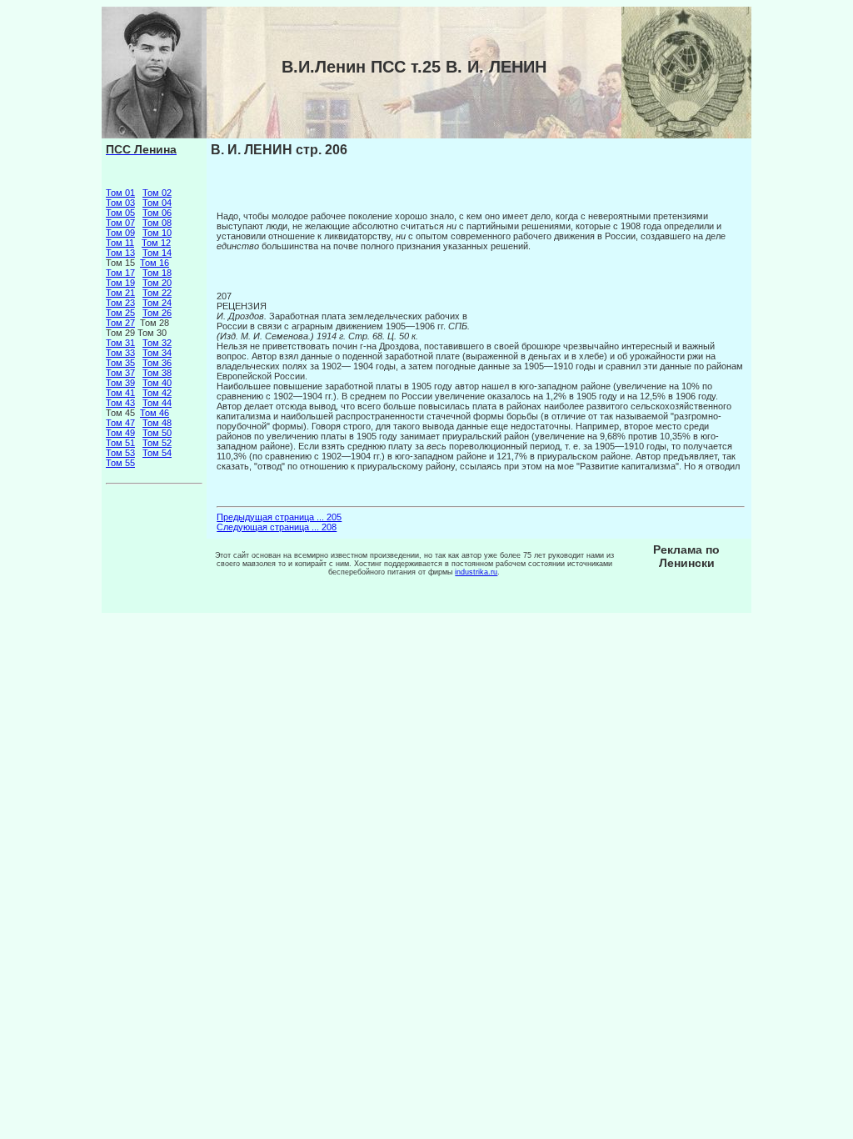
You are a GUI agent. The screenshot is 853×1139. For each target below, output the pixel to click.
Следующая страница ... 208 (277, 527)
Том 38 (157, 373)
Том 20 (157, 283)
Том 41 (120, 393)
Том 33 (120, 353)
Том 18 (157, 273)
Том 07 (120, 223)
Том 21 (120, 293)
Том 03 (120, 203)
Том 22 (157, 293)
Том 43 (120, 403)
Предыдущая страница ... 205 (279, 517)
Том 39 (120, 383)
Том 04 (157, 203)
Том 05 (120, 213)
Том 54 (157, 453)
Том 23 (120, 303)
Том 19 (120, 283)
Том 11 (120, 243)
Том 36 (157, 363)
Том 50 (157, 433)
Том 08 (157, 223)
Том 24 (157, 303)
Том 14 (157, 253)
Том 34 (157, 353)
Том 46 (154, 413)
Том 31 (120, 343)
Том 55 (120, 463)
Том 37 (120, 373)
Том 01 (120, 193)
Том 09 (120, 233)
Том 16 (154, 263)
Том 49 (120, 433)
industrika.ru (476, 572)
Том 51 (120, 443)
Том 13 (120, 253)
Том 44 (157, 403)
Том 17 (120, 273)
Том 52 (157, 443)
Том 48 (157, 423)
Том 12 (156, 243)
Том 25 (120, 313)
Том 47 (120, 423)
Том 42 (157, 393)
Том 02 (157, 193)
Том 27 (120, 323)
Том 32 (157, 343)
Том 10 (157, 233)
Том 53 (120, 453)
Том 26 (157, 313)
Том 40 (157, 383)
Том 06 (157, 213)
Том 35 (120, 363)
